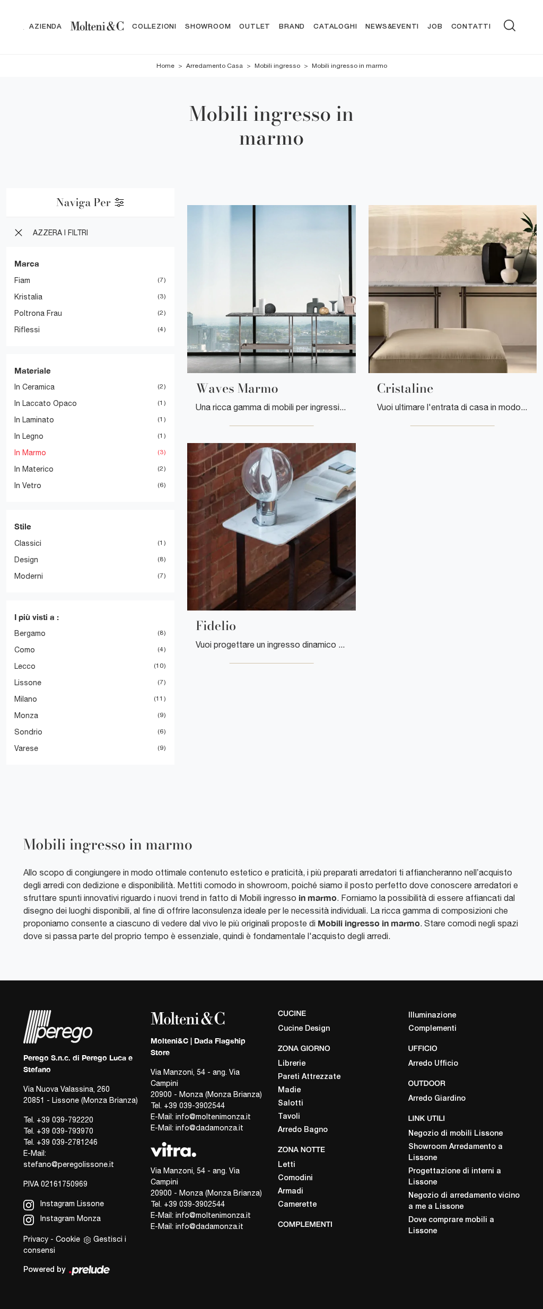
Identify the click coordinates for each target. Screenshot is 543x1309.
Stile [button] (22, 526)
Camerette (297, 1204)
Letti (286, 1165)
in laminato (34, 419)
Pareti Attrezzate (309, 1077)
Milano (25, 699)
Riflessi (27, 329)
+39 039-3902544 (194, 1105)
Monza (26, 715)
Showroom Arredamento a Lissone (455, 1153)
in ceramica (34, 387)
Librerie (291, 1063)
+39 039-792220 (65, 1120)
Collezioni (154, 27)
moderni (28, 576)
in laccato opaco (45, 403)
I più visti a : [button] (36, 617)
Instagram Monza (69, 1218)
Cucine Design (304, 1028)
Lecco (25, 666)
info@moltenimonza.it (213, 1116)
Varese (26, 748)
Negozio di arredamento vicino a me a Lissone (464, 1201)
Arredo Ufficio (433, 1063)
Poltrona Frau (38, 313)
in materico (34, 469)
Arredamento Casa (214, 65)
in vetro (27, 485)
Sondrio (28, 732)
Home (165, 65)
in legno (28, 436)
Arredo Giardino (437, 1098)
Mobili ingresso (277, 65)
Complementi (432, 1028)
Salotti (290, 1103)
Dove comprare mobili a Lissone (451, 1226)
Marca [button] (26, 263)
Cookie (68, 1239)
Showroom (208, 27)
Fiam (22, 280)
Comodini (295, 1178)
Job (434, 27)
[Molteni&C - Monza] (97, 27)
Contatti (471, 27)
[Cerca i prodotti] (512, 25)
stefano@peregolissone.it (68, 1164)
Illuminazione (432, 1015)
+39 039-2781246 (67, 1142)
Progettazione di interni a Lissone (454, 1177)
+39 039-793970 (65, 1131)
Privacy (35, 1239)
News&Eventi (392, 27)
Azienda (45, 27)
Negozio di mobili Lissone (455, 1133)
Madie (289, 1090)
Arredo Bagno (303, 1130)
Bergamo (30, 633)
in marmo (30, 452)
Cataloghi (335, 27)
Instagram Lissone (71, 1203)
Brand (292, 27)
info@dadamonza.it (209, 1128)
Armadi (290, 1191)
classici (27, 543)
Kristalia (28, 297)
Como (24, 649)
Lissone (27, 682)
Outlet (254, 27)
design (26, 559)
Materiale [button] (32, 370)
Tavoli (289, 1116)
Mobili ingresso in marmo (349, 65)
